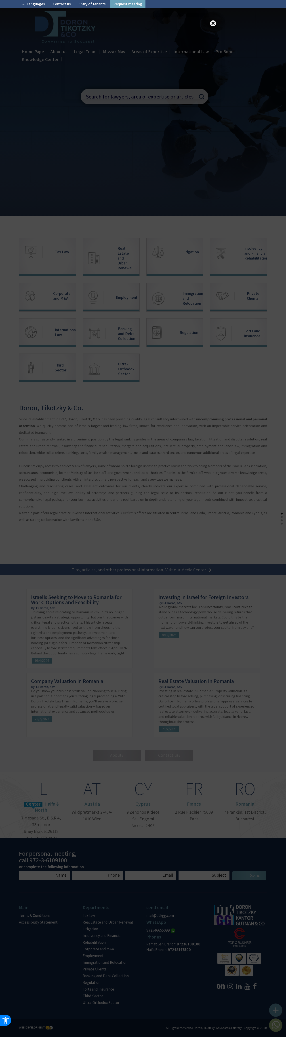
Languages (36, 4)
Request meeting (128, 4)
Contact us (62, 4)
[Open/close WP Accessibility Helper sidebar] (5, 1020)
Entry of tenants (92, 4)
